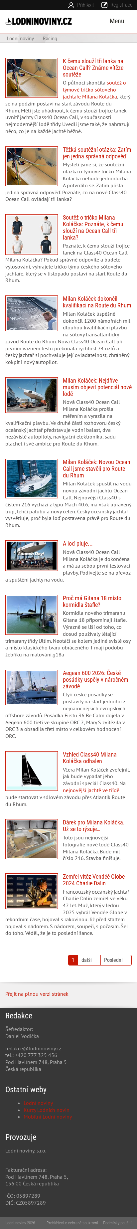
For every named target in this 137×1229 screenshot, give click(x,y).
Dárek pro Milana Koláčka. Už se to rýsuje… (68, 843)
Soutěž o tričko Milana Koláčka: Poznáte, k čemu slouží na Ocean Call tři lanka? (68, 251)
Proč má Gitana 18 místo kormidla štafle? (68, 629)
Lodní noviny (38, 1103)
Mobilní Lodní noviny (48, 1116)
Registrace (121, 5)
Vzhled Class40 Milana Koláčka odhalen (68, 781)
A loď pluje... (68, 564)
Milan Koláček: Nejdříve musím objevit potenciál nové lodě (68, 414)
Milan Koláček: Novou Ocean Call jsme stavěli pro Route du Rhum (68, 496)
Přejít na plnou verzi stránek (36, 993)
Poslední (113, 960)
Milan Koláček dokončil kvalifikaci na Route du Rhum (68, 333)
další (86, 960)
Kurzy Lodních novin (46, 1110)
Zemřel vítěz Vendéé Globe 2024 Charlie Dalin (68, 907)
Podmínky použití (117, 1223)
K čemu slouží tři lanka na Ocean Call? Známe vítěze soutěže (68, 99)
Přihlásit (85, 5)
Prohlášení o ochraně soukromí (72, 1223)
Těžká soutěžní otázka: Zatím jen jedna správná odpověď (68, 177)
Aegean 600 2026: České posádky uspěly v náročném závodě (68, 707)
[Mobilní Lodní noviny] (38, 21)
